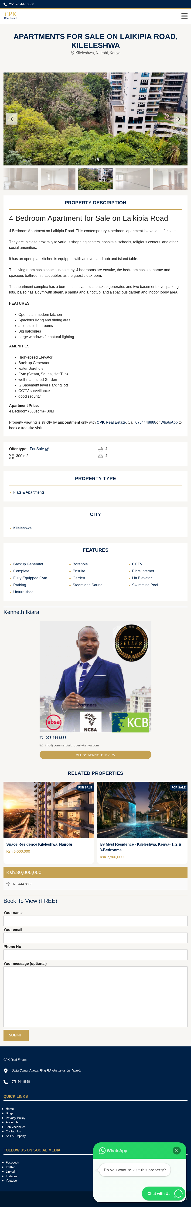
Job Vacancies (16, 1127)
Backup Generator (28, 564)
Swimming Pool (145, 585)
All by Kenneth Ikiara (95, 755)
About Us (12, 1122)
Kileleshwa (22, 528)
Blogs (10, 1113)
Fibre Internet (143, 571)
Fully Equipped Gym (30, 578)
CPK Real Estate (111, 422)
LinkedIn (11, 1171)
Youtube (11, 1180)
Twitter (10, 1167)
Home (10, 1109)
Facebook (12, 1162)
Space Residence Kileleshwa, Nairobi (39, 844)
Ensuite (79, 571)
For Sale (37, 449)
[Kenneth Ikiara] (95, 676)
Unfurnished (23, 592)
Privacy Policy (15, 1118)
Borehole (80, 564)
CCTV (137, 564)
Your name (13, 913)
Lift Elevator (142, 578)
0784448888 (145, 422)
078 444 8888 (21, 884)
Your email (12, 930)
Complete (21, 571)
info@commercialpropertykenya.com (72, 745)
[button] (179, 119)
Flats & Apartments (28, 492)
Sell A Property (16, 1136)
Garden (79, 578)
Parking (19, 585)
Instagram (12, 1176)
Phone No (12, 947)
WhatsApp (169, 422)
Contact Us (13, 1131)
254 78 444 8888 (21, 4)
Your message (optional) (25, 964)
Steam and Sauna (87, 585)
